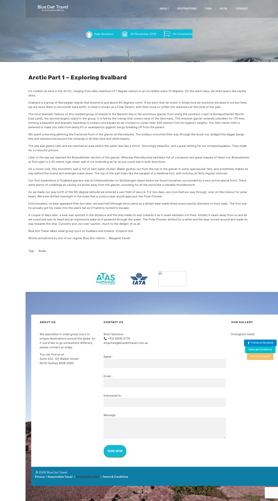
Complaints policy (88, 477)
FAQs (208, 8)
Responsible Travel (60, 477)
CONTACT (242, 8)
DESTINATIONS (187, 8)
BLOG (223, 8)
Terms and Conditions (260, 350)
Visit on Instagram (260, 356)
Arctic (42, 251)
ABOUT (164, 8)
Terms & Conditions (115, 477)
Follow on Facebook (262, 343)
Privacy (40, 477)
